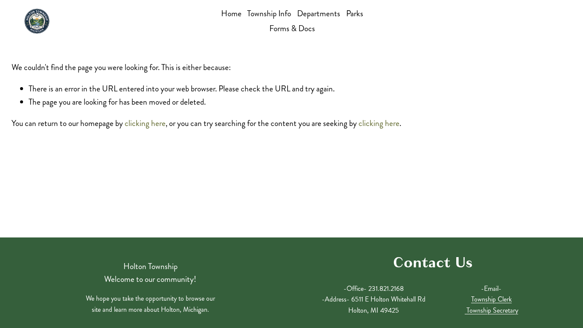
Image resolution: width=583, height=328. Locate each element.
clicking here (145, 123)
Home (231, 13)
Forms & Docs (292, 28)
